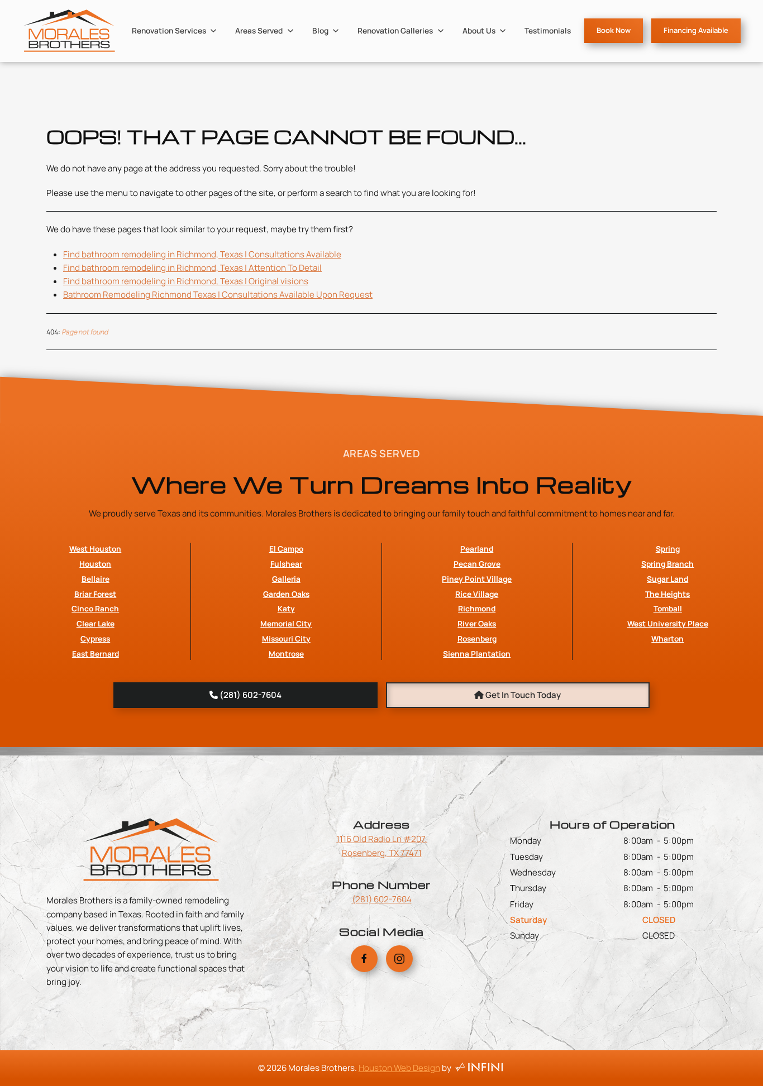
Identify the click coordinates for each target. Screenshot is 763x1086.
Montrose (286, 653)
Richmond (476, 608)
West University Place (667, 623)
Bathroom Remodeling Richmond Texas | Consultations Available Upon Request (218, 294)
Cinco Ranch (95, 608)
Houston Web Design (399, 1068)
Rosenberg (477, 638)
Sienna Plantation (477, 653)
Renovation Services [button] (169, 30)
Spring (668, 548)
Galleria (286, 578)
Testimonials (547, 30)
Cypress (95, 638)
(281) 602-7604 (382, 899)
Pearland (476, 548)
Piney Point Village (477, 578)
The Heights (667, 594)
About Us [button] (478, 30)
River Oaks (476, 623)
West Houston (95, 548)
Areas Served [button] (259, 30)
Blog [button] (320, 30)
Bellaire (95, 578)
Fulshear (286, 563)
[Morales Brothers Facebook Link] (364, 958)
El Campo (286, 548)
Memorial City (286, 623)
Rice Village (476, 594)
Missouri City (286, 638)
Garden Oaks (286, 594)
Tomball (668, 608)
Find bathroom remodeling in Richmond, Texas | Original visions (185, 281)
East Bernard (95, 653)
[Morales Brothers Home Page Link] (151, 849)
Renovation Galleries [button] (395, 30)
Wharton (667, 638)
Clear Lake (96, 623)
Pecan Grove (477, 563)
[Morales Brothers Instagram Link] (399, 958)
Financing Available (696, 30)
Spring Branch (667, 563)
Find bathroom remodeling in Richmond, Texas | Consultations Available (202, 254)
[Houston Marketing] (479, 1068)
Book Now (614, 30)
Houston (95, 563)
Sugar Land (667, 578)
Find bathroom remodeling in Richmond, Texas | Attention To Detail (192, 268)
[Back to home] (69, 31)
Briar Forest (95, 594)
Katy (286, 608)
